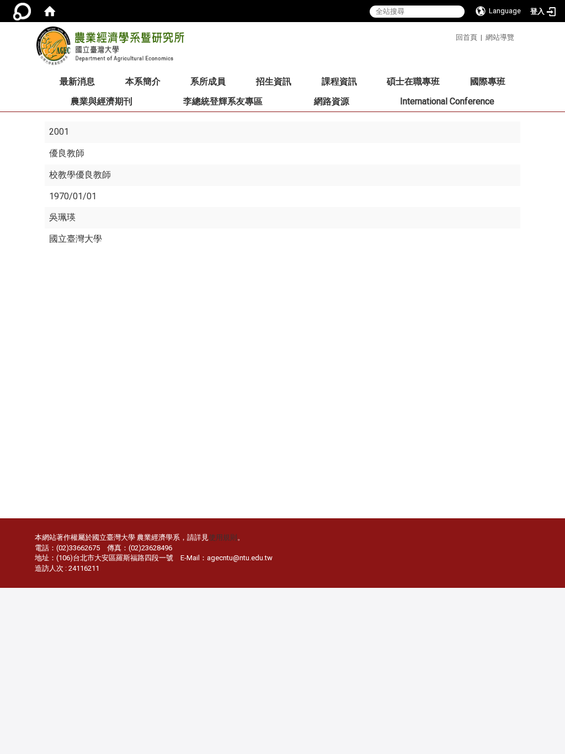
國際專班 (487, 81)
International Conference (447, 101)
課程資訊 (339, 81)
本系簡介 (143, 81)
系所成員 (208, 81)
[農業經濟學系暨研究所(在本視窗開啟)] (110, 49)
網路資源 (331, 101)
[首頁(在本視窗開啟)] (49, 11)
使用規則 (223, 537)
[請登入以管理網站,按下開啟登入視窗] (22, 11)
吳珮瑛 (62, 217)
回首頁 (466, 37)
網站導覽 (500, 37)
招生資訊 (273, 81)
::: (451, 35)
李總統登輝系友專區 (223, 101)
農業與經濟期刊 (101, 101)
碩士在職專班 (413, 81)
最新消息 (77, 81)
